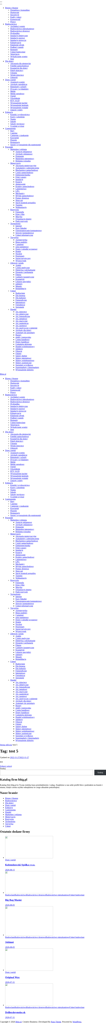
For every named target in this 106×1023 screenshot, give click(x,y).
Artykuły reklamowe (24, 154)
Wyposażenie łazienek (19, 105)
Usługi (13, 291)
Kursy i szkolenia (17, 117)
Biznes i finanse (11, 8)
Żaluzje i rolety (16, 110)
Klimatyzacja (15, 43)
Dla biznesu (20, 295)
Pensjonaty (20, 256)
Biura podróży (21, 242)
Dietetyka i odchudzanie (25, 270)
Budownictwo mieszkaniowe (22, 29)
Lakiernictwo (21, 189)
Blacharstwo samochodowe (27, 170)
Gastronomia (10, 128)
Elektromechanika (23, 175)
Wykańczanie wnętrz (18, 56)
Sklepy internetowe (23, 358)
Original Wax (12, 977)
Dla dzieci (9, 61)
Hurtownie (14, 12)
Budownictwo (11, 24)
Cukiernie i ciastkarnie (19, 135)
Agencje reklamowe (24, 152)
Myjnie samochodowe (25, 196)
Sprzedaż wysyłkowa (24, 365)
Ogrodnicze (20, 305)
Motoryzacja (15, 163)
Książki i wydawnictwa (20, 114)
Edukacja (9, 112)
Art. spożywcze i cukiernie (26, 328)
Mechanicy (20, 193)
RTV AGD (15, 101)
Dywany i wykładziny (19, 89)
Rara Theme (56, 1022)
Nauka (13, 119)
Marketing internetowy (25, 159)
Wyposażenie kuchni (18, 103)
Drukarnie (20, 156)
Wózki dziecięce (17, 75)
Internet (19, 226)
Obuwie (19, 351)
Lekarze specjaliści (23, 281)
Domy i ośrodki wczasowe (26, 249)
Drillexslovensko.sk (15, 1012)
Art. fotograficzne (23, 316)
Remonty (14, 49)
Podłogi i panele (17, 47)
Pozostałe (9, 147)
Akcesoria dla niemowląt (20, 63)
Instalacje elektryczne (19, 36)
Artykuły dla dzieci (23, 330)
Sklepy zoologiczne (24, 363)
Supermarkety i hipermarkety (27, 367)
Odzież (18, 353)
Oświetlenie (15, 98)
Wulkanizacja (21, 207)
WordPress (77, 1022)
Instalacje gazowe (17, 38)
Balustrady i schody (18, 87)
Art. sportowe (21, 326)
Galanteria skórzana (24, 344)
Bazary (18, 335)
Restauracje (15, 142)
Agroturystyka (21, 240)
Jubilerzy (19, 349)
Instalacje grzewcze (18, 40)
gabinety (19, 284)
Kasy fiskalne (21, 228)
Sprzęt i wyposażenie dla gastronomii (25, 145)
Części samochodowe (24, 172)
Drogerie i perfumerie (24, 272)
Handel (13, 309)
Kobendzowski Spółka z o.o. (20, 864)
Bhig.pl (3, 374)
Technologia (15, 223)
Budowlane (20, 293)
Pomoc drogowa (22, 198)
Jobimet (9, 942)
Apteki (18, 265)
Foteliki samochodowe (19, 66)
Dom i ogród (10, 80)
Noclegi (19, 254)
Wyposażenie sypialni (19, 107)
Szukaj (3, 768)
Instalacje (19, 179)
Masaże (19, 286)
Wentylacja (14, 54)
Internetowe (20, 302)
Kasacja (19, 182)
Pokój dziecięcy (16, 70)
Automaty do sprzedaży (25, 333)
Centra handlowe (22, 339)
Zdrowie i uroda (17, 263)
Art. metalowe (21, 319)
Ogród (13, 96)
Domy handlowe (22, 342)
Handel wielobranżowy (25, 346)
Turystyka (14, 237)
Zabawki (14, 77)
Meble (13, 91)
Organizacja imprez (23, 219)
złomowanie (20, 184)
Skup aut (19, 200)
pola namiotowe (22, 247)
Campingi (20, 244)
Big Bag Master (13, 900)
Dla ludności (21, 298)
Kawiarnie (14, 138)
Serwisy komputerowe (25, 233)
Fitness (18, 275)
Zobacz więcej (6, 766)
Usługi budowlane (17, 52)
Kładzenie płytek (17, 45)
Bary (12, 131)
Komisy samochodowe (25, 186)
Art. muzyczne (22, 321)
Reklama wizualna (23, 161)
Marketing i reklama (18, 149)
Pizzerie (13, 140)
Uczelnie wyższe (17, 126)
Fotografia (20, 212)
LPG (18, 191)
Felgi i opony (21, 177)
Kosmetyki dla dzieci (19, 68)
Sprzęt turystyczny (23, 258)
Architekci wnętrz (17, 26)
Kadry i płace (15, 17)
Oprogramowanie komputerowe (29, 230)
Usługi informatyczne (24, 235)
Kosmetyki (20, 279)
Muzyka (19, 217)
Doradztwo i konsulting (20, 10)
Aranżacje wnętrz (17, 82)
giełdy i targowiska (23, 337)
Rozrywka (14, 210)
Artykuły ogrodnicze (18, 84)
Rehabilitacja (21, 288)
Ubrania (13, 73)
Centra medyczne (23, 268)
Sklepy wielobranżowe (25, 360)
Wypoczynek (21, 261)
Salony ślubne (21, 356)
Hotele (18, 251)
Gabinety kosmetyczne (25, 277)
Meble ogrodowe (17, 94)
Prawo (13, 22)
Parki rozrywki (22, 221)
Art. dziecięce (21, 312)
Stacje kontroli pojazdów (26, 203)
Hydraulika (15, 33)
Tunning (19, 205)
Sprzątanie (20, 307)
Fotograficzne (21, 300)
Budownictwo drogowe (20, 31)
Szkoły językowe (17, 124)
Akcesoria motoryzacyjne (26, 165)
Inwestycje (14, 15)
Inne (12, 59)
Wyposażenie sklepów (25, 370)
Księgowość (15, 19)
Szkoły (13, 121)
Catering (13, 133)
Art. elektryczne (22, 314)
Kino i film (20, 214)
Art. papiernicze (22, 323)
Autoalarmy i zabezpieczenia (27, 168)
